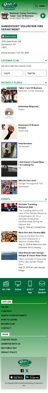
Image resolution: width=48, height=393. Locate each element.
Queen (21, 109)
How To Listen (9, 319)
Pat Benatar (24, 146)
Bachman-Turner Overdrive (31, 90)
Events (5, 199)
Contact (6, 328)
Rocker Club (8, 324)
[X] (27, 371)
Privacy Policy (9, 352)
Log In (7, 73)
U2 (19, 167)
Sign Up (31, 73)
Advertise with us (10, 343)
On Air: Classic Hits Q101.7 (20, 18)
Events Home (10, 36)
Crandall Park (39, 227)
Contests (6, 311)
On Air (4, 307)
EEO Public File (8, 348)
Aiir (24, 385)
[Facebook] (22, 371)
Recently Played (11, 82)
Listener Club (10, 60)
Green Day (23, 130)
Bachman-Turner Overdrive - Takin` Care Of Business (24, 14)
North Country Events (14, 315)
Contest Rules (9, 339)
